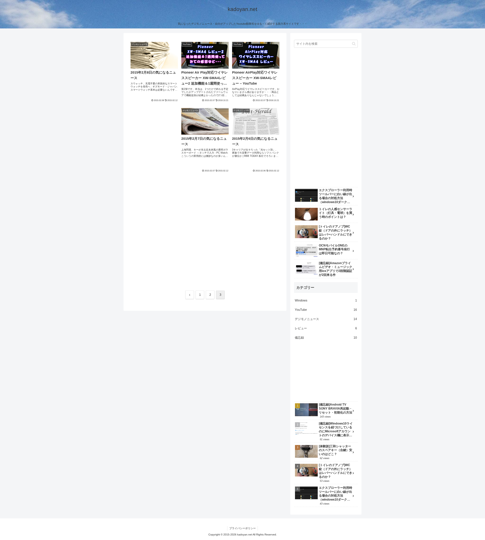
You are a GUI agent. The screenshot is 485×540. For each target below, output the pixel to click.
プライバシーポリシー (242, 528)
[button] (353, 44)
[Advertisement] (154, 136)
